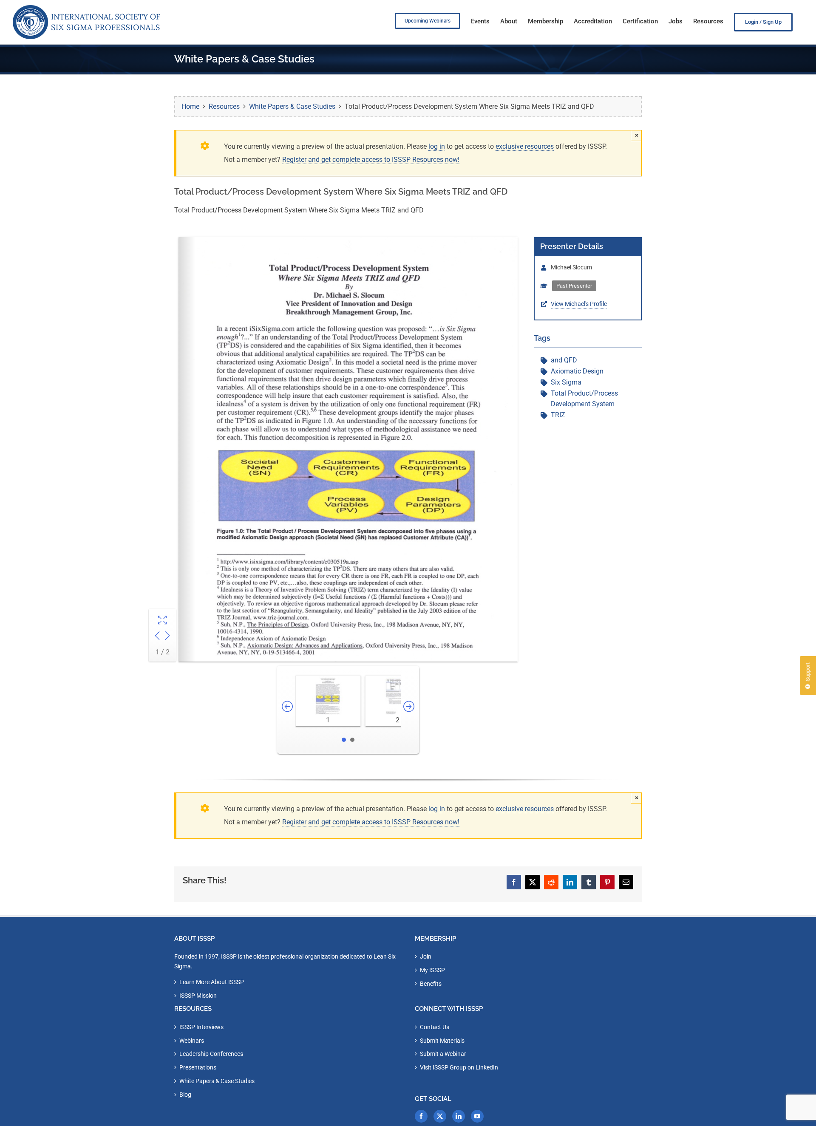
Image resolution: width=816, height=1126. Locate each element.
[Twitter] (440, 1116)
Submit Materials (442, 1040)
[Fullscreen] (162, 621)
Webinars (191, 1040)
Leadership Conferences (211, 1053)
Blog (185, 1094)
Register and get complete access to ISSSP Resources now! (370, 160)
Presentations (197, 1067)
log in (436, 146)
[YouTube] (477, 1116)
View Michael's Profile (579, 303)
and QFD (564, 360)
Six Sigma (566, 382)
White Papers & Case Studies (217, 1081)
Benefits (431, 983)
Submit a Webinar (443, 1053)
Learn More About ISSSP (211, 982)
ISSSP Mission (198, 995)
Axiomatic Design (577, 371)
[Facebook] (421, 1116)
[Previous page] (157, 636)
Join (425, 956)
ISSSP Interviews (201, 1027)
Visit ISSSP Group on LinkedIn (459, 1067)
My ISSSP (432, 970)
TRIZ (558, 415)
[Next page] (167, 636)
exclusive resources (525, 146)
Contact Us (434, 1027)
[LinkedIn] (458, 1116)
